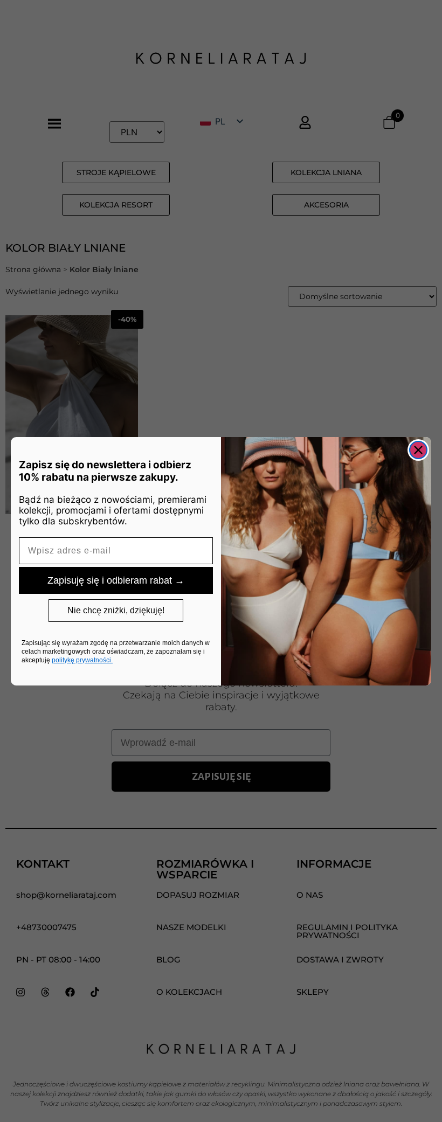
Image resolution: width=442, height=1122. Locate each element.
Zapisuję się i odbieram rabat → (115, 580)
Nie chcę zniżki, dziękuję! (115, 610)
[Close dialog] (418, 450)
